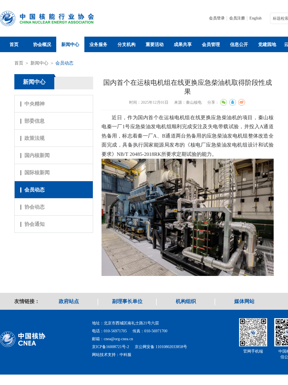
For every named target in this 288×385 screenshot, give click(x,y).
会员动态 (64, 63)
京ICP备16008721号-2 (110, 347)
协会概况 (42, 44)
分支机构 (127, 44)
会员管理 (211, 44)
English (255, 18)
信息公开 (239, 44)
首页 (14, 44)
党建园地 (267, 44)
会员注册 (237, 18)
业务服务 (98, 44)
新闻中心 (70, 44)
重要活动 (155, 44)
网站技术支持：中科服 (111, 355)
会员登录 (217, 18)
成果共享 (183, 44)
